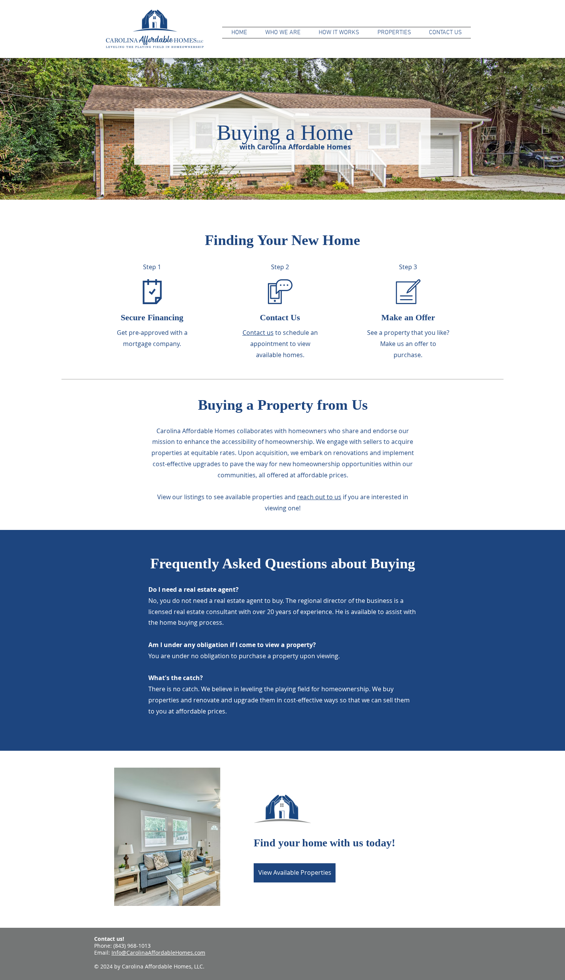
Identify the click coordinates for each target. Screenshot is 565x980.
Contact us (258, 332)
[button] (338, 32)
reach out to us (319, 497)
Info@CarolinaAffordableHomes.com (158, 952)
